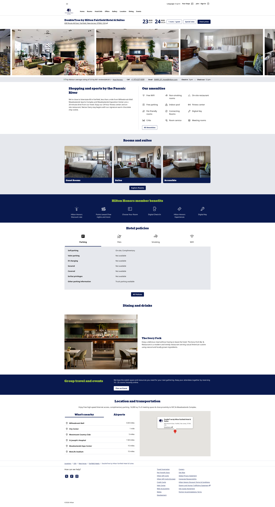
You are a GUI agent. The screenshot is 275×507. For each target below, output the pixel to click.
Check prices (205, 22)
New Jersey (83, 463)
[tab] (83, 240)
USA (74, 463)
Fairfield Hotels (94, 463)
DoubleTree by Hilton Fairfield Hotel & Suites (118, 463)
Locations (67, 463)
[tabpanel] (137, 268)
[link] (137, 79)
